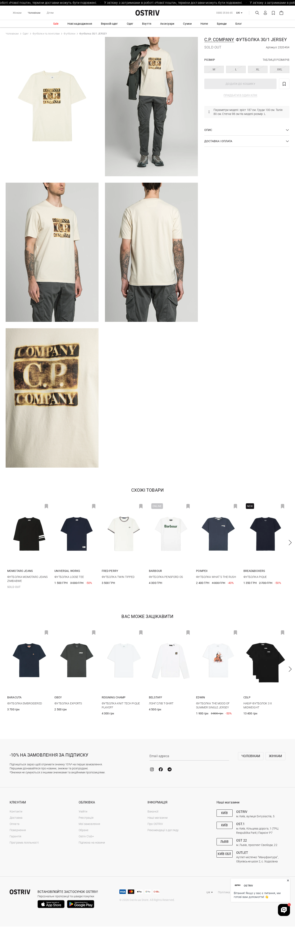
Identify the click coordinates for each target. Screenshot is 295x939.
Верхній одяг (109, 23)
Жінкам (17, 12)
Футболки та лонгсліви (46, 33)
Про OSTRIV (155, 824)
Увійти (83, 811)
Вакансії (153, 811)
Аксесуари (167, 23)
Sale (56, 23)
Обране (83, 830)
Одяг (130, 23)
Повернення (18, 830)
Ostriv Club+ (86, 836)
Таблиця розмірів (276, 59)
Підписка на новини (92, 842)
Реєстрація (86, 817)
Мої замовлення (89, 824)
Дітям (50, 12)
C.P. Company (219, 39)
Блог (238, 23)
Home (204, 23)
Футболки (69, 33)
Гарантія (15, 836)
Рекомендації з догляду (163, 830)
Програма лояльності (24, 842)
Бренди (222, 23)
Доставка (16, 817)
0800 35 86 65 (224, 12)
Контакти (16, 811)
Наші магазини (158, 817)
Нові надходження (79, 23)
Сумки (187, 23)
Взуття (146, 23)
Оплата (14, 824)
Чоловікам (34, 12)
